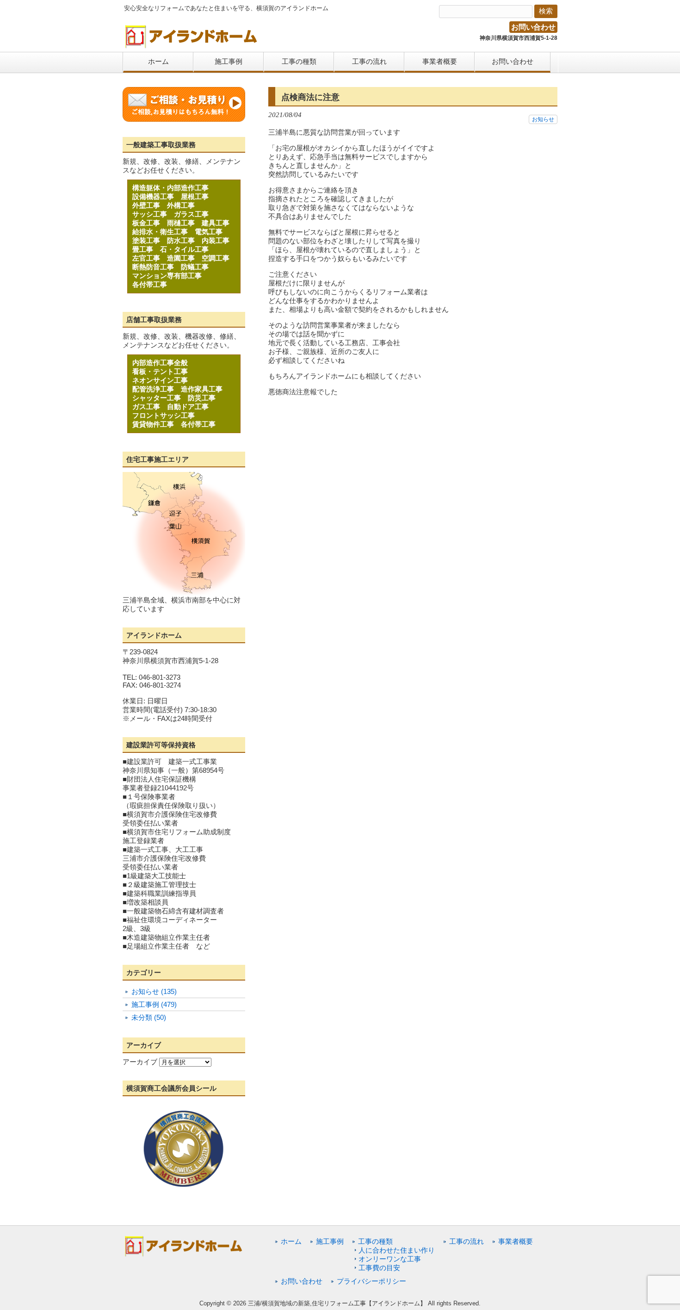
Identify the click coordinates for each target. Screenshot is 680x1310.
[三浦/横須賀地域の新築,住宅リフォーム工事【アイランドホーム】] (191, 45)
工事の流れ (466, 1241)
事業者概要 (515, 1241)
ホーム (291, 1241)
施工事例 (330, 1241)
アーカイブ (140, 1062)
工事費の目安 (379, 1268)
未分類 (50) (148, 1017)
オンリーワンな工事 (390, 1259)
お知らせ (543, 119)
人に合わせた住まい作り (397, 1250)
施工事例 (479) (154, 1004)
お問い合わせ (533, 27)
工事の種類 (375, 1241)
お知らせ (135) (154, 991)
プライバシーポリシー (371, 1281)
